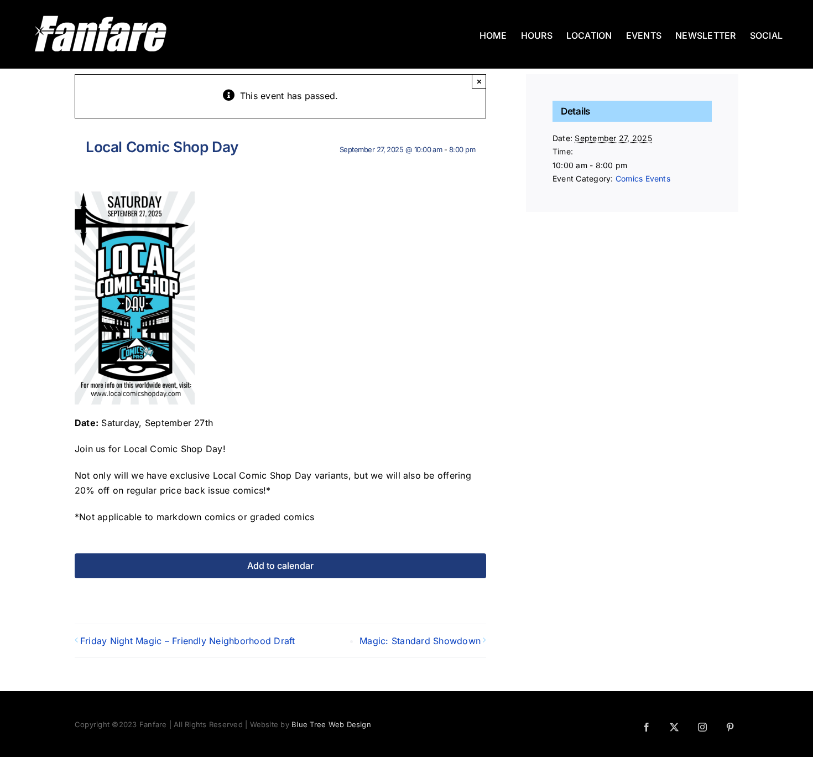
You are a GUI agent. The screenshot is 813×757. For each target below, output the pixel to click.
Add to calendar (280, 566)
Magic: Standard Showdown (420, 640)
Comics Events (643, 178)
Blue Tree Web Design (331, 724)
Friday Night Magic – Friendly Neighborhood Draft (187, 640)
